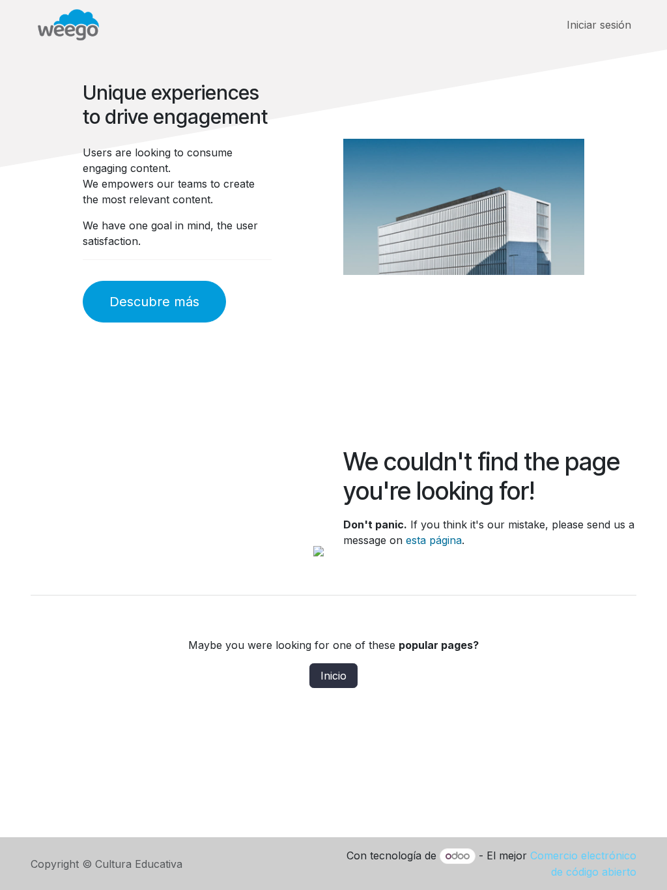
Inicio (333, 675)
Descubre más (154, 301)
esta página (434, 540)
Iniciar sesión (599, 24)
